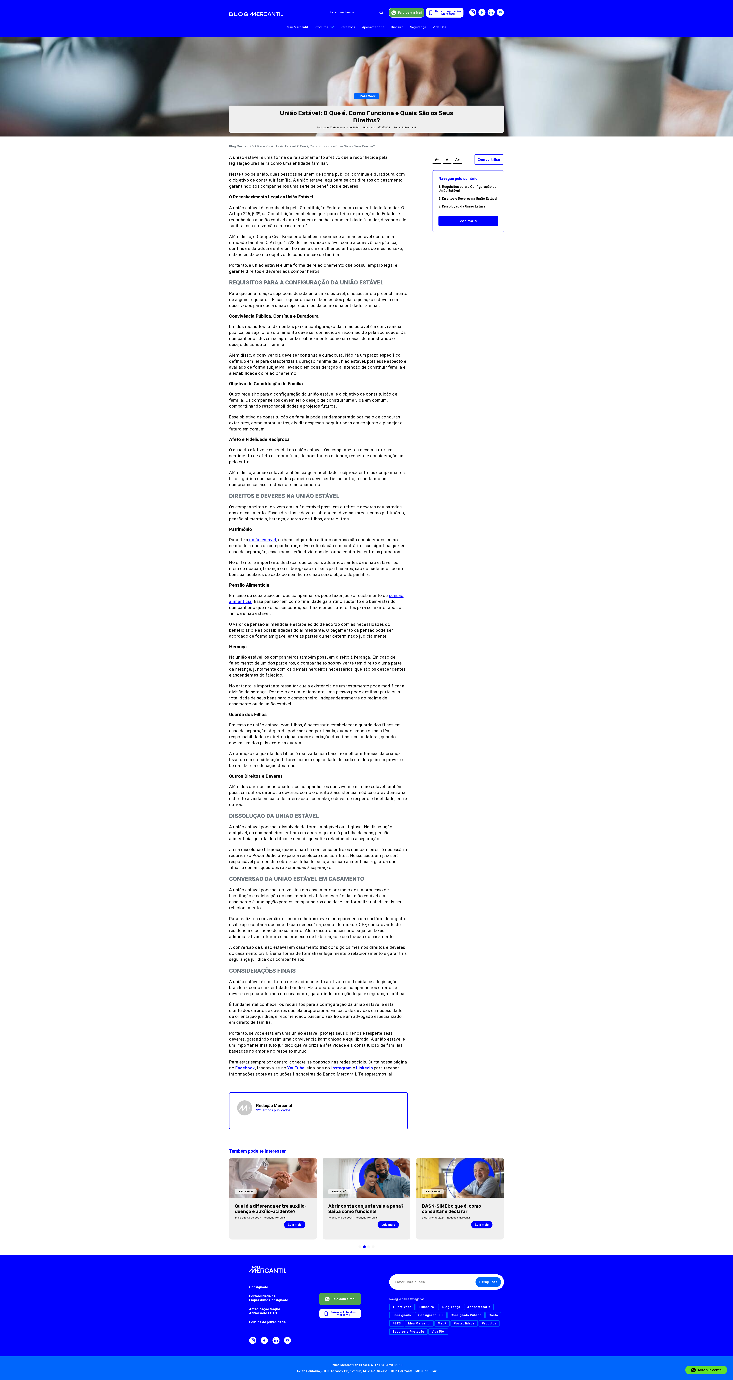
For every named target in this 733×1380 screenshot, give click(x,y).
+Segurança (450, 1307)
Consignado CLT (430, 1315)
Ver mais (468, 221)
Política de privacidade (267, 1322)
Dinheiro (397, 27)
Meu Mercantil (297, 27)
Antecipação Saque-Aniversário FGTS (265, 1311)
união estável (262, 539)
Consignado (258, 1287)
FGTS (396, 1323)
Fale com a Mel (410, 13)
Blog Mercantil (240, 146)
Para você (348, 27)
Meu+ (442, 1323)
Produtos (322, 27)
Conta (493, 1315)
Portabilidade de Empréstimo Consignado (268, 1298)
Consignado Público (466, 1315)
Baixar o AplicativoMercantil (448, 12)
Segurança (418, 27)
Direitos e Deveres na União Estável (469, 198)
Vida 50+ (439, 27)
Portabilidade (464, 1323)
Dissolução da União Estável (464, 206)
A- (437, 159)
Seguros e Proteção (408, 1331)
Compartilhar (489, 159)
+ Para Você (263, 146)
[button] (359, 1246)
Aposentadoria (373, 27)
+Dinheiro (426, 1307)
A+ (457, 159)
